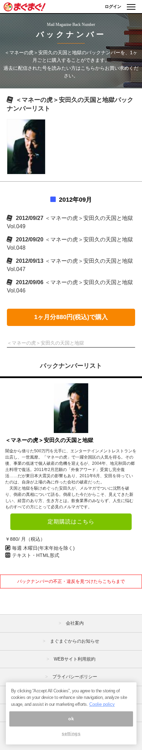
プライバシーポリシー (74, 676)
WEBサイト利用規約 (74, 659)
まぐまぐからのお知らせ (74, 641)
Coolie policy (102, 704)
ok (71, 718)
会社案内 (75, 623)
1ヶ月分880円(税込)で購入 (71, 317)
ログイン (113, 6)
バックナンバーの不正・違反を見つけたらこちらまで (71, 581)
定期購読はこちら (71, 522)
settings (71, 733)
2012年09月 (75, 199)
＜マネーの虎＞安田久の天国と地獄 (49, 440)
